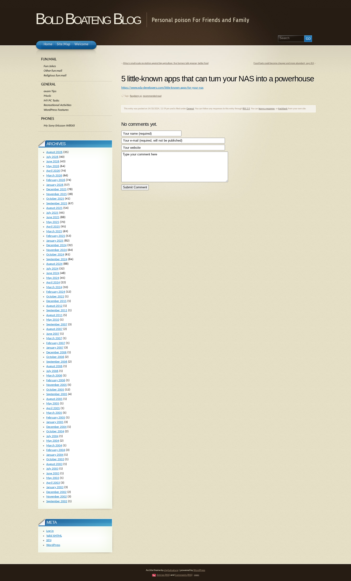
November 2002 (56, 496)
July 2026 (52, 156)
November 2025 (56, 194)
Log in (50, 531)
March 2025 (54, 231)
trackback (282, 108)
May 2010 (52, 319)
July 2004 (52, 436)
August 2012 (54, 305)
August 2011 (54, 315)
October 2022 (55, 296)
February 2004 (55, 450)
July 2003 (52, 468)
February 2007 (55, 343)
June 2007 (52, 333)
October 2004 (55, 431)
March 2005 (54, 412)
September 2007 (56, 324)
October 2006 (55, 357)
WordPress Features (56, 109)
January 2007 (55, 347)
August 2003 (54, 464)
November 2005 (56, 384)
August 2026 (54, 152)
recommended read (152, 96)
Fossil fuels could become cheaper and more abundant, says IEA (284, 63)
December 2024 (56, 245)
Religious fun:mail (55, 75)
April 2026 (53, 170)
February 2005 (55, 417)
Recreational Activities (57, 105)
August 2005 (54, 399)
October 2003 (55, 459)
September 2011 (56, 310)
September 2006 (56, 361)
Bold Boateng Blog (87, 18)
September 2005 (56, 394)
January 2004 (55, 454)
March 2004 (54, 445)
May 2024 (52, 278)
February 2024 (55, 291)
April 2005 (53, 408)
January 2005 (55, 422)
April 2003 (53, 482)
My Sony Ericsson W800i (59, 125)
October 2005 (55, 389)
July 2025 (52, 212)
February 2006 (55, 380)
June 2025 (52, 217)
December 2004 (56, 426)
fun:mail (49, 59)
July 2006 (52, 371)
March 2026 (54, 175)
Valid (54, 535)
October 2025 (55, 198)
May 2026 (52, 166)
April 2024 (53, 282)
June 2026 (52, 161)
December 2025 (56, 189)
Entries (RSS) (163, 575)
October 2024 (55, 254)
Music (47, 95)
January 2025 (55, 240)
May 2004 (52, 440)
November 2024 (56, 250)
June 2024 (52, 273)
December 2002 (56, 492)
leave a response (267, 108)
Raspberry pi (136, 96)
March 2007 (54, 338)
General (190, 108)
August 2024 (54, 263)
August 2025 (54, 208)
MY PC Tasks (51, 100)
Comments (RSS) (183, 575)
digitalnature (171, 570)
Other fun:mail (53, 70)
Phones (47, 119)
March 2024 (54, 287)
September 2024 (56, 259)
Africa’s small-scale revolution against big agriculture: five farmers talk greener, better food (165, 63)
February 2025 (55, 236)
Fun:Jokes (50, 66)
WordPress (53, 545)
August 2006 (54, 366)
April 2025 (53, 226)
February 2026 (55, 180)
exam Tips (50, 91)
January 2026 (55, 184)
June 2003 (52, 473)
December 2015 (56, 301)
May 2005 (52, 403)
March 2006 (54, 375)
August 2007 (54, 329)
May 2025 (52, 222)
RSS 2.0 (246, 108)
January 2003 (55, 487)
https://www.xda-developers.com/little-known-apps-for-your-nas (162, 87)
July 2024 (52, 268)
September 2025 (56, 203)
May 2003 (52, 478)
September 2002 (56, 501)
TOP (196, 575)
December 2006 (56, 352)
